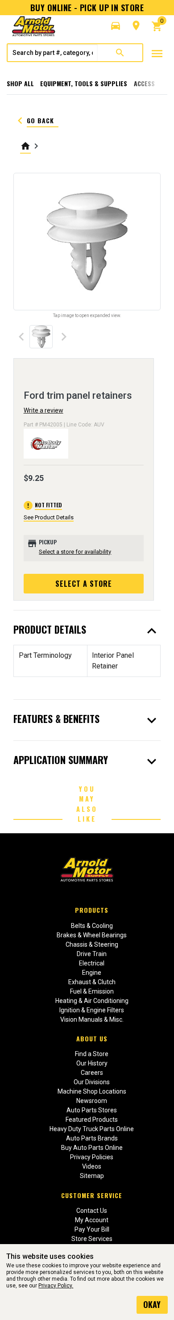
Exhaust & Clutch (92, 982)
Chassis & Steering (92, 944)
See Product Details (49, 517)
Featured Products (92, 1119)
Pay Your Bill (92, 1229)
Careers (92, 1072)
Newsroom (91, 1100)
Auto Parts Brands (92, 1138)
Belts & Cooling (92, 925)
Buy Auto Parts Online (92, 1147)
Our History (92, 1063)
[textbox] (53, 52)
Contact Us (91, 1210)
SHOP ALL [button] (20, 83)
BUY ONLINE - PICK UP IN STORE (87, 7)
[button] (115, 25)
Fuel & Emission (92, 991)
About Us (92, 1038)
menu (157, 53)
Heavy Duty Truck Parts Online (92, 1128)
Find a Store (91, 1053)
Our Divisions (92, 1082)
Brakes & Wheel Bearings (92, 935)
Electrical (91, 963)
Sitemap (92, 1175)
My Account (91, 1220)
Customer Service (91, 1195)
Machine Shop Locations (92, 1091)
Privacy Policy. (55, 1285)
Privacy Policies (91, 1157)
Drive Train (92, 953)
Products (91, 910)
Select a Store (83, 583)
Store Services (91, 1238)
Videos (91, 1166)
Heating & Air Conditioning (91, 1000)
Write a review (43, 410)
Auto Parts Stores (91, 1110)
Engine (91, 972)
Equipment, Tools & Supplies (83, 83)
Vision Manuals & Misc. (92, 1019)
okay (152, 1304)
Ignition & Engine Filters (91, 1010)
